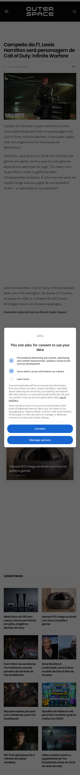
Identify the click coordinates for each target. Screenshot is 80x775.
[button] (40, 379)
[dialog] (40, 387)
